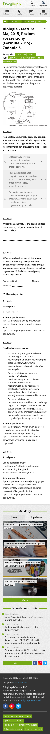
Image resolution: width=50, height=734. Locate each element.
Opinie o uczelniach (13, 720)
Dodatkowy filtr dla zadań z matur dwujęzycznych (21, 628)
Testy (28, 716)
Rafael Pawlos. (20, 682)
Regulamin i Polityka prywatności (20, 724)
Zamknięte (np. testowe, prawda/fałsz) (26, 58)
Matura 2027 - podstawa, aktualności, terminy (23, 526)
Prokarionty (21, 54)
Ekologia (31, 54)
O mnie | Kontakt (33, 729)
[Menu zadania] (45, 29)
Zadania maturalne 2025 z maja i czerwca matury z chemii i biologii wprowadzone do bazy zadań (25, 653)
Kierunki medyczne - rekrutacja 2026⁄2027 (20, 583)
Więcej (25, 600)
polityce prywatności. (30, 700)
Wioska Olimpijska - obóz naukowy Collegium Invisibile (22, 564)
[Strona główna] (5, 21)
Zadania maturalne (13, 716)
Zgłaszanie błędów (13, 729)
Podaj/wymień (9, 61)
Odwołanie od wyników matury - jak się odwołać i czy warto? (25, 545)
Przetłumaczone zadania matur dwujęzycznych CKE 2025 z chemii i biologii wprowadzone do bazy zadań (23, 640)
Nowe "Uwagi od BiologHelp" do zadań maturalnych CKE (24, 618)
